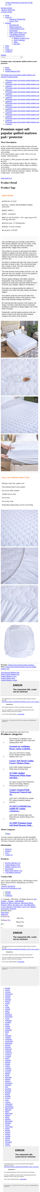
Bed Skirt (17, 44)
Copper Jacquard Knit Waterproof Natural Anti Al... (20, 792)
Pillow (16, 42)
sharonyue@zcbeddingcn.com (11, 888)
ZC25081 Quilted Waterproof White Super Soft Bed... (20, 775)
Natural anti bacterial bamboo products (21, 665)
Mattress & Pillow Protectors (10, 903)
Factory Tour (13, 21)
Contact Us (9, 50)
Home (7, 15)
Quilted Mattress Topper (9, 680)
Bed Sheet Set (14, 25)
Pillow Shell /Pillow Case (18, 32)
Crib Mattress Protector (17, 34)
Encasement (13, 31)
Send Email (5, 912)
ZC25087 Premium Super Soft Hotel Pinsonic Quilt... (21, 824)
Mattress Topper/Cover (21, 38)
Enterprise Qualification (17, 19)
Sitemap (11, 901)
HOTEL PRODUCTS (17, 36)
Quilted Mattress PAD (16, 29)
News (7, 48)
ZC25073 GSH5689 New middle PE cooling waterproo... (20, 808)
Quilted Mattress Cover (9, 676)
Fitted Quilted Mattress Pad (10, 674)
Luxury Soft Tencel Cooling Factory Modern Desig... (21, 762)
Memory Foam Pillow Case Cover (18, 907)
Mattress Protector (15, 27)
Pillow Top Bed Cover (15, 905)
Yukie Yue (4, 914)
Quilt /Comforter (19, 40)
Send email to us (6, 178)
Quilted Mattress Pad (8, 678)
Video (7, 46)
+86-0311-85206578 (8, 886)
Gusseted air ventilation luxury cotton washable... (20, 747)
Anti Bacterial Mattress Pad (10, 672)
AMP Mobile (19, 901)
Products (8, 23)
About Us (8, 17)
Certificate (8, 51)
